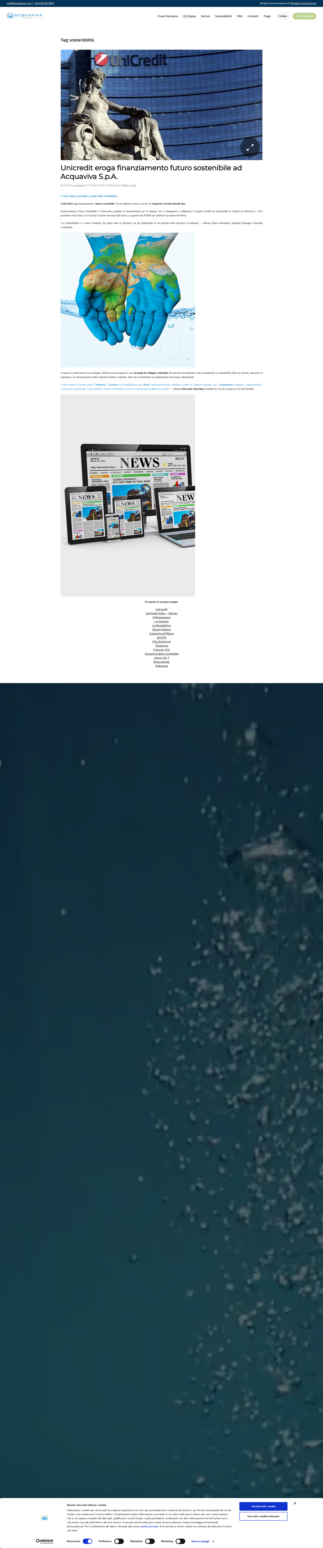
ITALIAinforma (161, 641)
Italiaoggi (161, 666)
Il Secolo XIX (161, 649)
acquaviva (79, 185)
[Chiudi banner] (295, 1503)
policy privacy (149, 1526)
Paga (267, 16)
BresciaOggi (162, 662)
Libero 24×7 (161, 658)
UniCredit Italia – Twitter (162, 613)
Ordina (283, 16)
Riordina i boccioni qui (303, 3)
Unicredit (162, 609)
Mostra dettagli (200, 1541)
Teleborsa (161, 645)
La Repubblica (161, 625)
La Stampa (161, 621)
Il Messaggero (162, 617)
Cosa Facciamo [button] (168, 16)
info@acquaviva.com (19, 3)
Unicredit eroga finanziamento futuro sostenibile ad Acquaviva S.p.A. (151, 171)
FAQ (239, 16)
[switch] (119, 1541)
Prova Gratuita (304, 16)
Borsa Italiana (162, 629)
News (125, 185)
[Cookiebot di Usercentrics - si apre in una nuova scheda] (44, 1541)
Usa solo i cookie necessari (263, 1516)
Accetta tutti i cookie (264, 1506)
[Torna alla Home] (25, 16)
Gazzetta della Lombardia (161, 653)
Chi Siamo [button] (189, 16)
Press (133, 185)
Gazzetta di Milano (161, 633)
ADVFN (161, 637)
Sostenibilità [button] (223, 16)
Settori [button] (205, 16)
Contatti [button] (253, 16)
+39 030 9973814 (44, 3)
